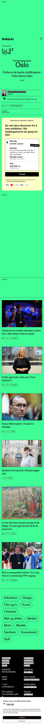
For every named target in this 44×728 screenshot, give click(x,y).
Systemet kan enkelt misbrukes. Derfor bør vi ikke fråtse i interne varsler (21, 332)
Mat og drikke (13, 618)
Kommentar (14, 338)
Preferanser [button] (22, 721)
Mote (7, 625)
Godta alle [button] (22, 717)
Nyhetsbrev (6, 658)
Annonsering (28, 661)
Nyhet (13, 431)
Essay (13, 533)
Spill (7, 639)
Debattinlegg (29, 663)
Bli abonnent (28, 658)
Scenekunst (29, 632)
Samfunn (8, 533)
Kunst (7, 105)
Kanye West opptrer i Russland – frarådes (18, 425)
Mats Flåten (28, 694)
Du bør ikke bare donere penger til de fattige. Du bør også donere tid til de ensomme (20, 526)
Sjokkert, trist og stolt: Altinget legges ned (20, 472)
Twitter (4, 665)
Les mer (10, 704)
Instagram (5, 663)
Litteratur (10, 611)
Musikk (7, 431)
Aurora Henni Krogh (17, 92)
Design (27, 598)
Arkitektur (10, 598)
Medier (7, 338)
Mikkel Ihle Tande (30, 687)
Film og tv (10, 605)
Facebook (5, 661)
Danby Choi (28, 672)
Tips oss (27, 665)
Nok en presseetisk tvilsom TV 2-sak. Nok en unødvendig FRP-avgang (21, 574)
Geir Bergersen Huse (31, 679)
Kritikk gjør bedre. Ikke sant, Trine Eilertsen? (18, 379)
